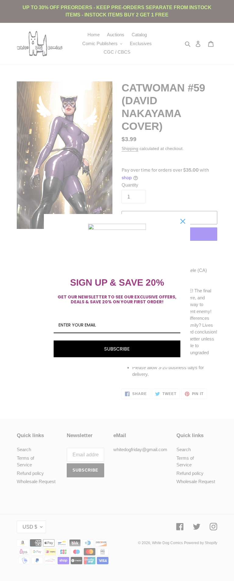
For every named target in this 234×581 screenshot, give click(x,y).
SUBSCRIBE (117, 348)
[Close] (183, 221)
